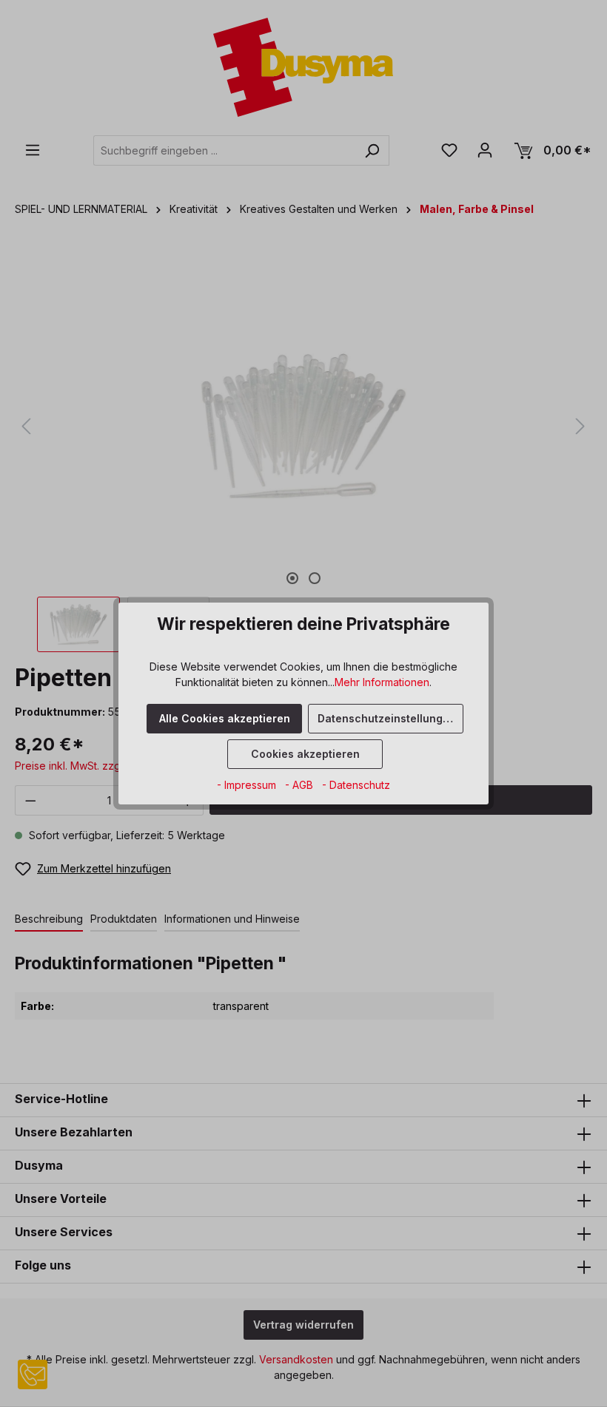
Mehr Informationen (382, 682)
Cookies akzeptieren (305, 753)
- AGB (300, 785)
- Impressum (248, 785)
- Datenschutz (356, 785)
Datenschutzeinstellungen (387, 718)
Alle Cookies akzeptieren (224, 718)
